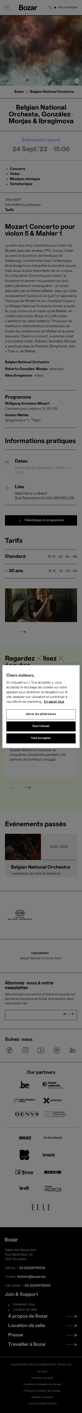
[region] (41, 706)
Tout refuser (41, 726)
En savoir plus (54, 702)
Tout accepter (41, 738)
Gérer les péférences (41, 714)
